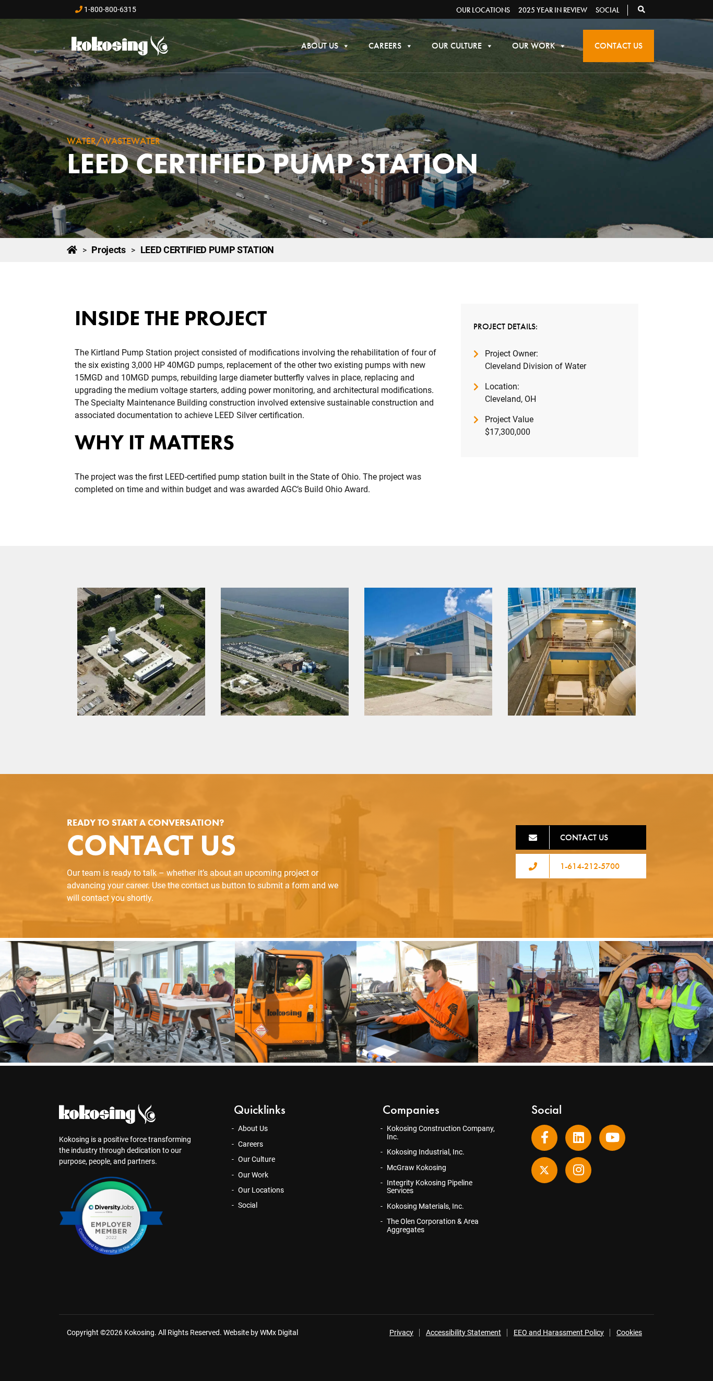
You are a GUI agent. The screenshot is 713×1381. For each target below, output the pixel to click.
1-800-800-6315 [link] (109, 9)
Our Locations (483, 10)
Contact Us (619, 45)
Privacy (401, 1332)
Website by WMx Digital (260, 1332)
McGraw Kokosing (416, 1167)
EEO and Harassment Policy (559, 1332)
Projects (108, 250)
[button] (642, 9)
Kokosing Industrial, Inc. (426, 1152)
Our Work (533, 45)
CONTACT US (584, 837)
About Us (319, 45)
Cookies (629, 1332)
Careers (385, 45)
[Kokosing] (120, 45)
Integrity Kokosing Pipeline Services (429, 1186)
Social (608, 10)
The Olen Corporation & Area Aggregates (433, 1225)
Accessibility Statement (463, 1332)
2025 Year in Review (552, 10)
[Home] (72, 250)
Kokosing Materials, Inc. (425, 1206)
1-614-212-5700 (590, 866)
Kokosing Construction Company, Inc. (441, 1132)
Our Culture (457, 45)
